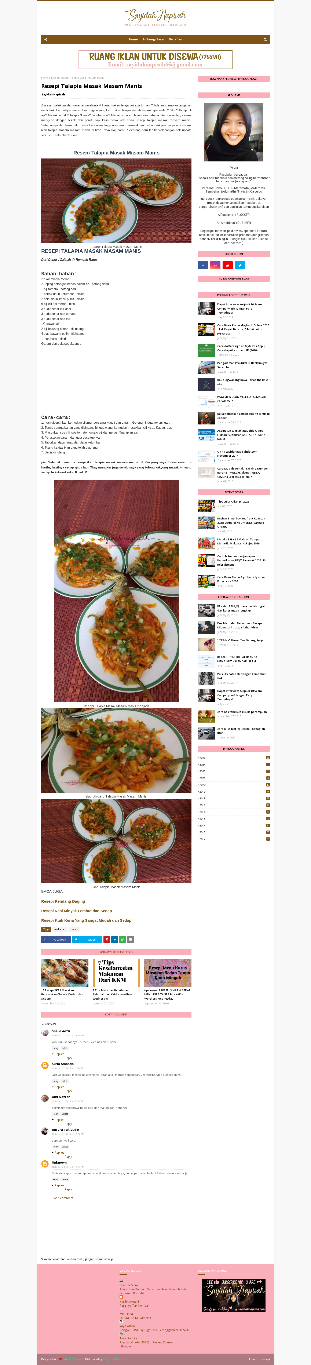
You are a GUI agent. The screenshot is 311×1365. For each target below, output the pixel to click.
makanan (59, 929)
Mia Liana (126, 1314)
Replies (59, 1054)
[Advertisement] (116, 380)
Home (45, 78)
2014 (234, 825)
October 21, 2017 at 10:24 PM (68, 1134)
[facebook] (203, 265)
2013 (234, 832)
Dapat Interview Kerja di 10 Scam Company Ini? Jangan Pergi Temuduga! (239, 308)
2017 (234, 805)
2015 (234, 819)
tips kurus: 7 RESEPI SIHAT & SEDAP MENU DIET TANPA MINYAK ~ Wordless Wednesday (167, 994)
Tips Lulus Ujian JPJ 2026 (233, 501)
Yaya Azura (127, 1326)
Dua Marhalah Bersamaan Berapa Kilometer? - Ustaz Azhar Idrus (240, 625)
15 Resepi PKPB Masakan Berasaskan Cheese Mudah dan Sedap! (62, 994)
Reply (55, 1048)
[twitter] (240, 265)
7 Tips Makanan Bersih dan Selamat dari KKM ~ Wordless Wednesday (112, 994)
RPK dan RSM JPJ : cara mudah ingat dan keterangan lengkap (241, 608)
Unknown (59, 1162)
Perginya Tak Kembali (134, 1305)
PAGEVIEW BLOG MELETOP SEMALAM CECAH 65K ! (242, 399)
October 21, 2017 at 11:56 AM (68, 1035)
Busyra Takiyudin (65, 1129)
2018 (234, 798)
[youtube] (228, 265)
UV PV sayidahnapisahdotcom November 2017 (237, 454)
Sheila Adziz (61, 1031)
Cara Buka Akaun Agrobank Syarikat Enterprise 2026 (241, 579)
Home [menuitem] (133, 39)
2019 (234, 791)
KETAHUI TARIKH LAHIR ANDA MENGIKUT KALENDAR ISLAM (237, 659)
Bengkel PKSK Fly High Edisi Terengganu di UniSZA (154, 1330)
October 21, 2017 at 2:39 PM (67, 1068)
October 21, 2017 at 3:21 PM (67, 1101)
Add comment (63, 1198)
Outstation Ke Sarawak (135, 1318)
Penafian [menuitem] (175, 39)
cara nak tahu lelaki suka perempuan (242, 712)
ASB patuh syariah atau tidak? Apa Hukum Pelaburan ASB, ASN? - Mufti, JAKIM (241, 435)
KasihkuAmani (129, 1301)
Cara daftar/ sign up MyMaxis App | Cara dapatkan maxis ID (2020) (241, 348)
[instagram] (215, 265)
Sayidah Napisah (53, 94)
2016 (234, 812)
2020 (234, 785)
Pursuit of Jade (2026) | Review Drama (146, 1342)
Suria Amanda (63, 1064)
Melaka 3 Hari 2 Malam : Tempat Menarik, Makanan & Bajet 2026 (238, 541)
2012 (234, 839)
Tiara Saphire (129, 1338)
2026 (234, 758)
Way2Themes (74, 1359)
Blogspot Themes (113, 1359)
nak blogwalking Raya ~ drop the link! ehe (242, 382)
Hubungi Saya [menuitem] (153, 39)
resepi (55, 78)
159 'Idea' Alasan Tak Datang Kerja (240, 640)
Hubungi (265, 1359)
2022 (234, 771)
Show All (126, 1346)
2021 (234, 778)
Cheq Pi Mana (129, 1285)
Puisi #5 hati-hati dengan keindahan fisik (241, 676)
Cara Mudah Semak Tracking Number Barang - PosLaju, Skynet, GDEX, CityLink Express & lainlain (242, 473)
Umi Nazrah (61, 1097)
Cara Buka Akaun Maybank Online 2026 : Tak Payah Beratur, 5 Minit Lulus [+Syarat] (243, 329)
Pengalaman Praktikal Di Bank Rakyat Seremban (242, 365)
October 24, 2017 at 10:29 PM (68, 1166)
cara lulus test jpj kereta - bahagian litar (241, 731)
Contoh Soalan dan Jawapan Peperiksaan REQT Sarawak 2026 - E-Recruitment (241, 560)
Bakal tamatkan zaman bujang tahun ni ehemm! (243, 416)
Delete (65, 1048)
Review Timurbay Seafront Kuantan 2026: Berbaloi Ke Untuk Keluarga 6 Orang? (241, 523)
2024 (234, 764)
